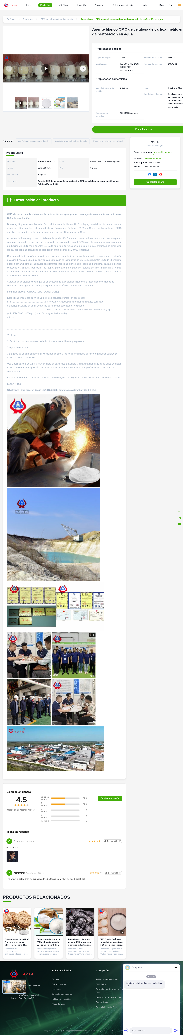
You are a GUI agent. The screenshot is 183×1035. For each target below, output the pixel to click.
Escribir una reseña (110, 798)
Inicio (28, 5)
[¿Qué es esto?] (179, 511)
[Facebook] (149, 174)
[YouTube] (179, 524)
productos (56, 989)
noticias (146, 5)
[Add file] (126, 1030)
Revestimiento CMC (105, 1007)
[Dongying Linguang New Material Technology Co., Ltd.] (12, 5)
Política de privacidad (61, 999)
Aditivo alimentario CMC (107, 979)
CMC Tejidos (101, 984)
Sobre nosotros (59, 984)
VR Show (63, 5)
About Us (81, 5)
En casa (55, 979)
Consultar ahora (155, 182)
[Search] (171, 5)
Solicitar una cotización (123, 5)
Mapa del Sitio (58, 1004)
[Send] (176, 1030)
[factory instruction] (46, 68)
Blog (161, 5)
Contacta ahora (16, 954)
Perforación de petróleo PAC (109, 997)
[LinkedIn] (179, 517)
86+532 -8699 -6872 (154, 158)
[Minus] (176, 967)
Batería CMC (102, 1002)
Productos (45, 5)
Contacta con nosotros (62, 994)
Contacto (99, 5)
